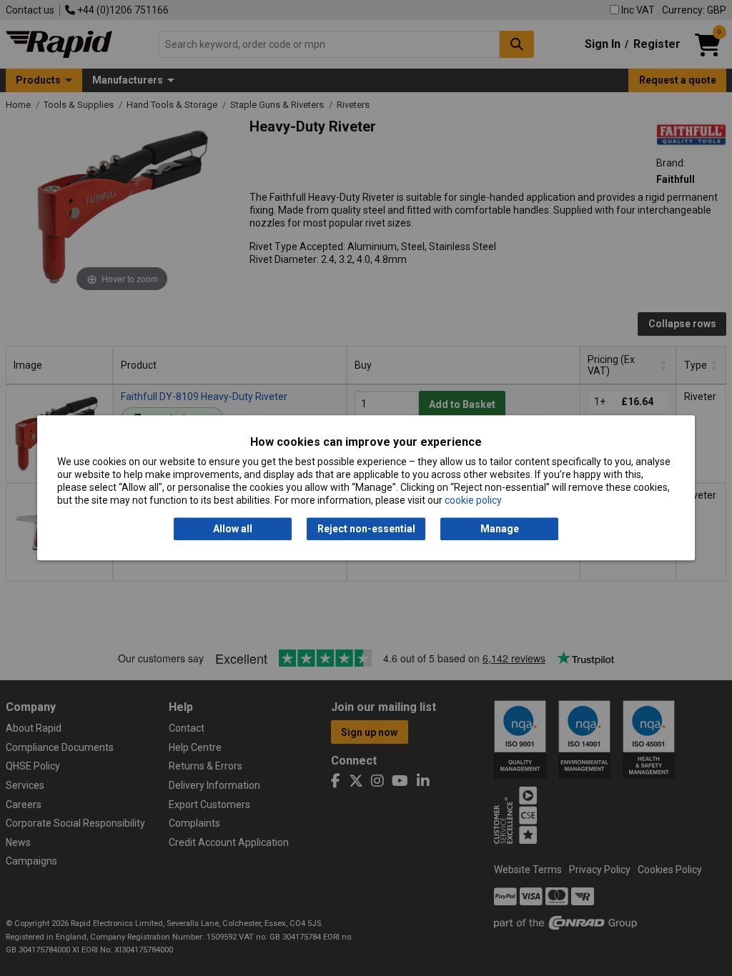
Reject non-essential (366, 528)
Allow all (232, 528)
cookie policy (473, 501)
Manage (499, 528)
